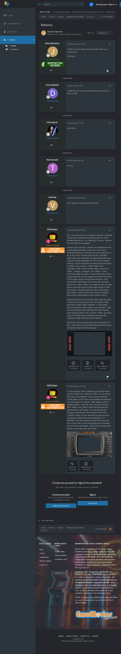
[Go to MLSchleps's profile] (52, 237)
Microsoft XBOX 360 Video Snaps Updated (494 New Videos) (79, 12)
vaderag (52, 197)
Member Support (45, 561)
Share (91, 33)
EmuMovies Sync (61, 559)
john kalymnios (56, 31)
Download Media (61, 555)
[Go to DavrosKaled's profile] (52, 93)
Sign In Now (92, 503)
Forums (42, 553)
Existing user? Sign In (105, 4)
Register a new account (61, 506)
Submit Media (60, 552)
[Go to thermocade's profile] (52, 168)
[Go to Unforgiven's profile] (52, 130)
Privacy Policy (72, 636)
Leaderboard (44, 557)
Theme (61, 636)
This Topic (47, 4)
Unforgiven (52, 122)
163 (52, 256)
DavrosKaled (52, 85)
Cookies (95, 636)
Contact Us (44, 565)
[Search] (81, 4)
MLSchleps (52, 229)
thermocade (52, 159)
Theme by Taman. (89, 641)
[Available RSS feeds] (110, 529)
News (41, 549)
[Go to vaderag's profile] (52, 205)
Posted (76, 44)
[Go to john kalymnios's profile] (43, 33)
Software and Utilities (73, 34)
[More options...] (109, 44)
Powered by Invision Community (71, 641)
